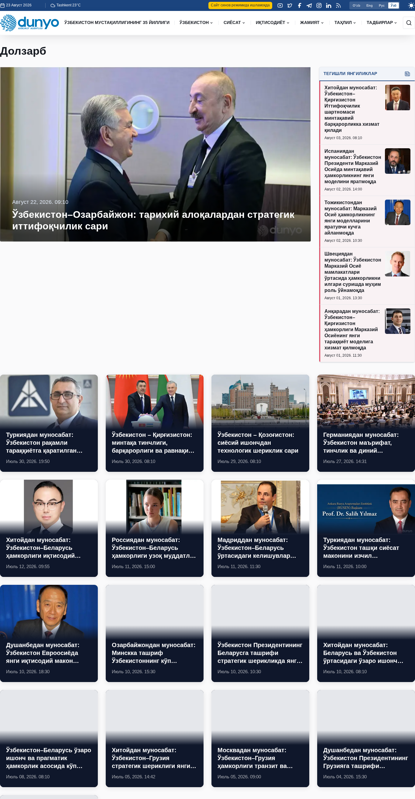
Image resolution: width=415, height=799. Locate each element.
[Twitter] (290, 5)
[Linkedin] (329, 5)
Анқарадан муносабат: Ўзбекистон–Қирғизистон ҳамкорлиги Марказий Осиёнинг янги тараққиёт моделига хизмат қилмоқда (352, 329)
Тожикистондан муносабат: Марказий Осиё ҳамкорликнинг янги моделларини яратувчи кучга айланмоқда (350, 217)
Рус (382, 5)
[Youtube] (280, 5)
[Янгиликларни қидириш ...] (409, 23)
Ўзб (393, 5)
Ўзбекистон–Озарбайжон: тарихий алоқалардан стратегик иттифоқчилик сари (153, 220)
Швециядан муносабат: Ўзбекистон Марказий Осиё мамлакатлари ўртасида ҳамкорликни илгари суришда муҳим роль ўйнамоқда (352, 272)
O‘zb (356, 5)
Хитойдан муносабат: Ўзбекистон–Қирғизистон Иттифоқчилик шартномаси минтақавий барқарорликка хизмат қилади (351, 109)
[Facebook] (300, 5)
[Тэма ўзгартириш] (411, 5)
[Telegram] (309, 5)
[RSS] (338, 5)
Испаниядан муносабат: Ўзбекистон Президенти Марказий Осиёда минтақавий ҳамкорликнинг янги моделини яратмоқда (352, 166)
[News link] (49, 423)
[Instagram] (319, 5)
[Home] (29, 23)
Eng (369, 5)
